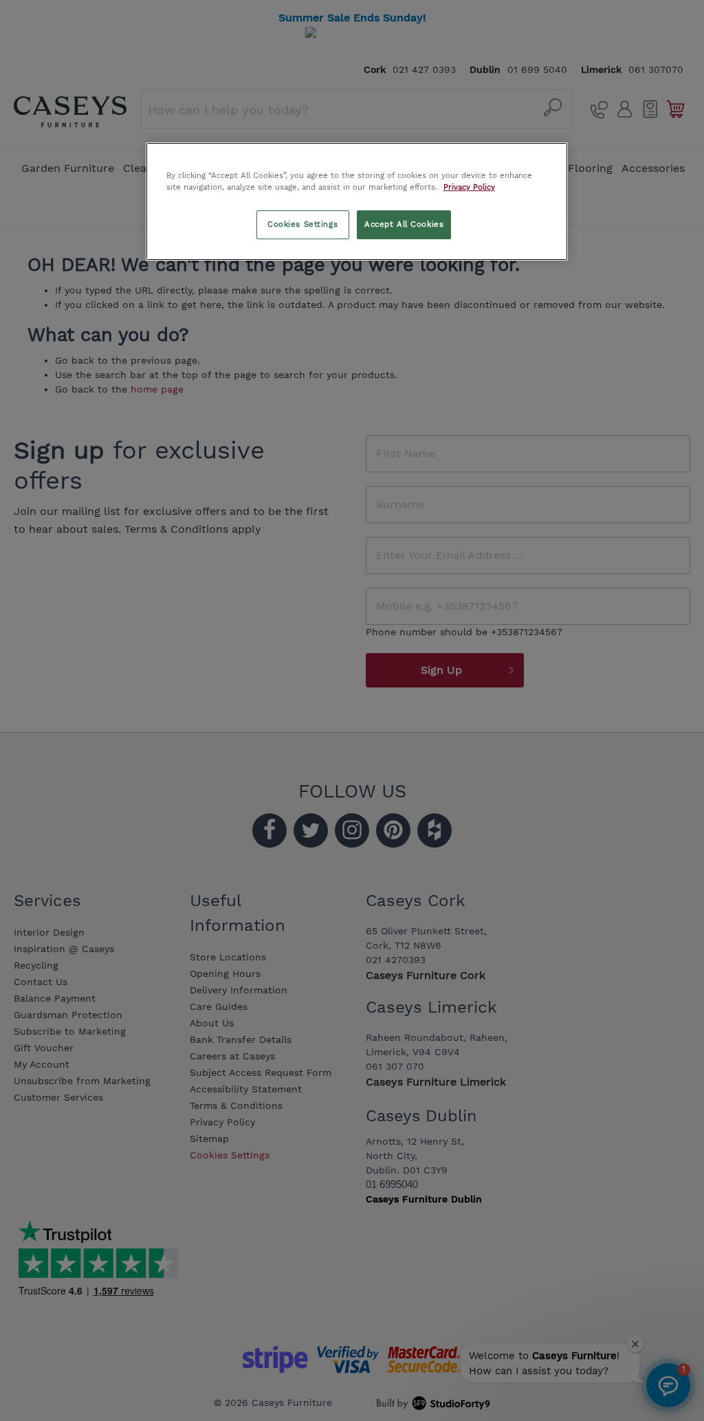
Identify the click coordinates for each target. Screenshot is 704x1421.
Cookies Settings (302, 224)
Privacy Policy (469, 187)
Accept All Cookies (403, 224)
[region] (357, 201)
